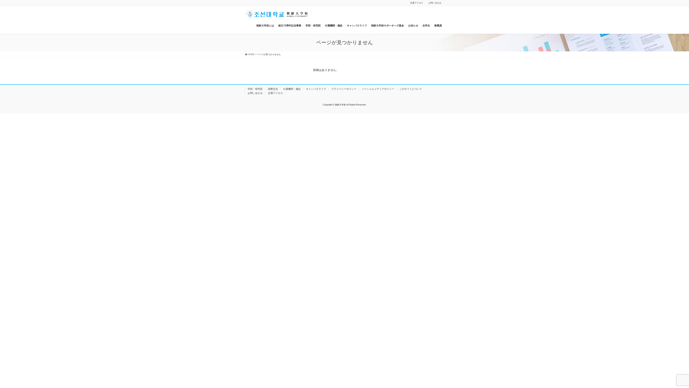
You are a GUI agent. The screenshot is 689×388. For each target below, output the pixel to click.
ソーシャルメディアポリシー (378, 88)
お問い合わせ (434, 3)
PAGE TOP (671, 373)
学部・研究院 (255, 88)
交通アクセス (416, 3)
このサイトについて (410, 88)
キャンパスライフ (316, 88)
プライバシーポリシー (343, 88)
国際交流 (273, 88)
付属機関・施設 (292, 88)
